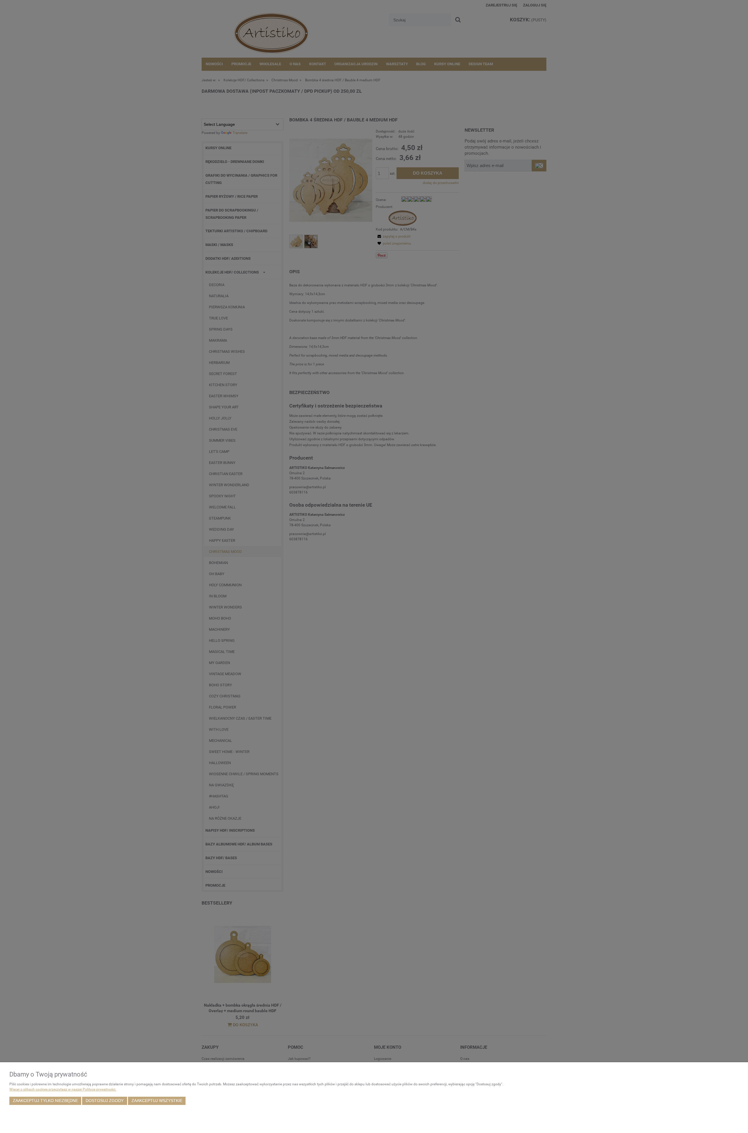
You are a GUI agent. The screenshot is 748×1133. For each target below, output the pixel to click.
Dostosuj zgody (105, 1100)
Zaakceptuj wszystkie (156, 1100)
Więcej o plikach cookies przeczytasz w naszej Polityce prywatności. (62, 1089)
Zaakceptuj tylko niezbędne (45, 1100)
